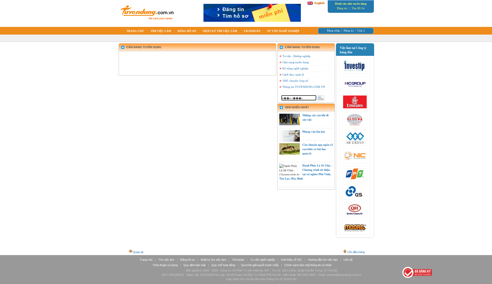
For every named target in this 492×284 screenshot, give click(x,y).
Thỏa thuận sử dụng (165, 265)
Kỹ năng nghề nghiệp (295, 68)
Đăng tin (342, 8)
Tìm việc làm (166, 259)
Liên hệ (348, 259)
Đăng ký (349, 30)
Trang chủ (146, 259)
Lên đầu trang (356, 252)
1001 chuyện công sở (295, 80)
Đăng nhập (333, 30)
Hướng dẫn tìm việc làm (323, 259)
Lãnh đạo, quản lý (293, 74)
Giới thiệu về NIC (291, 259)
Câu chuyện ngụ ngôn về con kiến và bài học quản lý (317, 149)
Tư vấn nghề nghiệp (262, 259)
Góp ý (361, 30)
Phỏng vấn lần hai (313, 131)
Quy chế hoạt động (223, 265)
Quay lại (138, 252)
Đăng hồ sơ (187, 259)
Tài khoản (238, 259)
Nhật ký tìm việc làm (213, 259)
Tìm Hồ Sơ (358, 8)
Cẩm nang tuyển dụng (295, 62)
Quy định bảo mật (194, 265)
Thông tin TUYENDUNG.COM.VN (303, 86)
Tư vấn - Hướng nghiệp (296, 56)
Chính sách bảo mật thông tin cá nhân (308, 265)
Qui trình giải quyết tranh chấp (260, 265)
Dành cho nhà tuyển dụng (351, 3)
